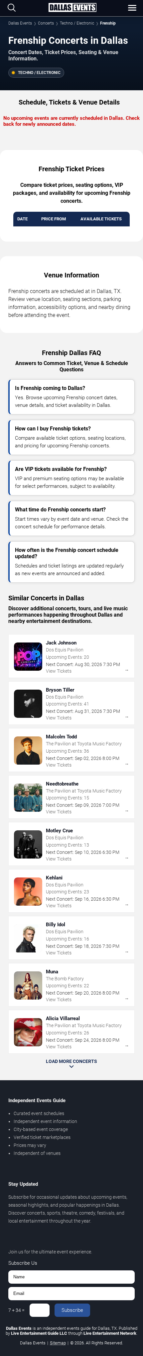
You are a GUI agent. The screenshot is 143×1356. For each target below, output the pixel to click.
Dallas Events (20, 23)
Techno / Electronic (77, 23)
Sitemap (58, 1342)
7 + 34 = (16, 1310)
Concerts (46, 23)
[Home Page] (72, 8)
